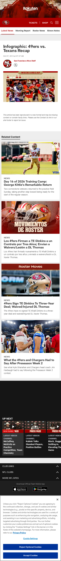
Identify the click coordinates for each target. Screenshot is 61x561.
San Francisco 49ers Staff (25, 61)
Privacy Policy (19, 533)
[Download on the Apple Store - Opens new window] (19, 489)
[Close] (57, 499)
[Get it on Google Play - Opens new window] (40, 490)
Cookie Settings (30, 538)
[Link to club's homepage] (5, 21)
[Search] (51, 23)
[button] (13, 438)
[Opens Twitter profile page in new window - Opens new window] (15, 65)
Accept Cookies (30, 555)
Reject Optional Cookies (30, 547)
